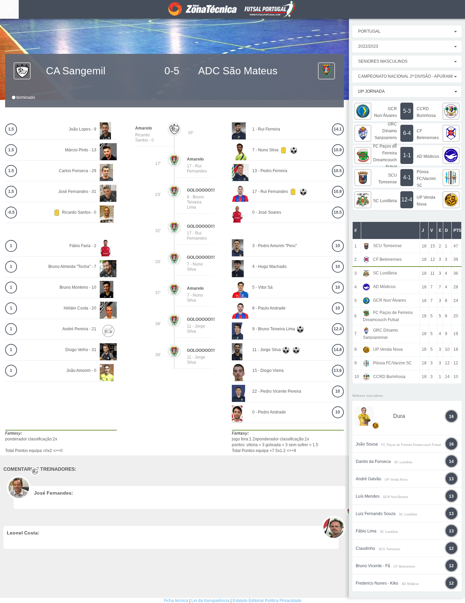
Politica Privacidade (283, 600)
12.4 (338, 329)
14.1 (338, 129)
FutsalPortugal (232, 9)
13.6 (338, 370)
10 (337, 245)
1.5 (11, 129)
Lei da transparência (210, 600)
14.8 (338, 349)
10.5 (338, 170)
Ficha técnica (176, 600)
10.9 (338, 150)
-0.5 (11, 212)
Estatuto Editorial (248, 600)
